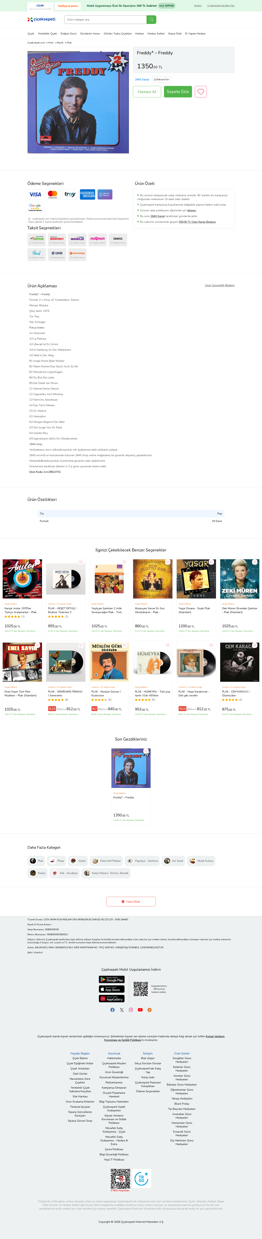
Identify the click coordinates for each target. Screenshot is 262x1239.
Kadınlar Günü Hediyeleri (181, 1068)
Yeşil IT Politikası (114, 1159)
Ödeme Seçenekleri (148, 1091)
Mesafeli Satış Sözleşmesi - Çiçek (114, 1130)
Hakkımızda (114, 1058)
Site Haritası (80, 1096)
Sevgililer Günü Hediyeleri (182, 1060)
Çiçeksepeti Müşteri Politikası (114, 1065)
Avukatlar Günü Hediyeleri (181, 1116)
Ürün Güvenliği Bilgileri (220, 285)
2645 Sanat (142, 79)
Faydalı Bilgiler (80, 1053)
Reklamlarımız (114, 1082)
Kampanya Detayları (114, 1088)
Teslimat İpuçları (80, 1107)
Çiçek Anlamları (80, 1068)
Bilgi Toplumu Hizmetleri (114, 1101)
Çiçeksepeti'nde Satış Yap (221, 5)
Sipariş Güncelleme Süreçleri (80, 1113)
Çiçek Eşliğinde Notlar (80, 1063)
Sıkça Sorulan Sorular (148, 1063)
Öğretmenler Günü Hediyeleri (182, 1091)
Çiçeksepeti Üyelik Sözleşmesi (114, 1108)
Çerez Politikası (114, 1149)
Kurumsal (114, 1053)
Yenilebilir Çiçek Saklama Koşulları (80, 1089)
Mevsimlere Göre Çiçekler (80, 1080)
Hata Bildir (132, 902)
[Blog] (149, 1010)
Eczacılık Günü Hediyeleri (182, 1133)
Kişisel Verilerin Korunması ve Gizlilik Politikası (114, 1119)
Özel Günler (80, 1074)
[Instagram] (131, 1010)
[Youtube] (140, 1010)
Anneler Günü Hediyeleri (181, 1077)
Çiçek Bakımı (80, 1058)
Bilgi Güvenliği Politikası (114, 1154)
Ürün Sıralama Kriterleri (80, 1101)
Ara (151, 19)
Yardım (198, 5)
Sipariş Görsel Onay (80, 1121)
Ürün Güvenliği (114, 1072)
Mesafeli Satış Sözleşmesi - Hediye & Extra (114, 1140)
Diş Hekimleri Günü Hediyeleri (182, 1142)
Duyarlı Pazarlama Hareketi (114, 1094)
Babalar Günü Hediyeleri (182, 1084)
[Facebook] (112, 1010)
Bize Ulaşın (148, 1058)
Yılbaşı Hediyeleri (181, 1098)
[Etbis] (120, 1180)
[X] (121, 1010)
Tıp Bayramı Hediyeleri (181, 1109)
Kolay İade (148, 1077)
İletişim (148, 1053)
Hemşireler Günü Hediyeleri (182, 1124)
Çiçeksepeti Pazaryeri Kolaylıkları (148, 1084)
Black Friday (182, 1104)
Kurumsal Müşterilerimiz (114, 1077)
